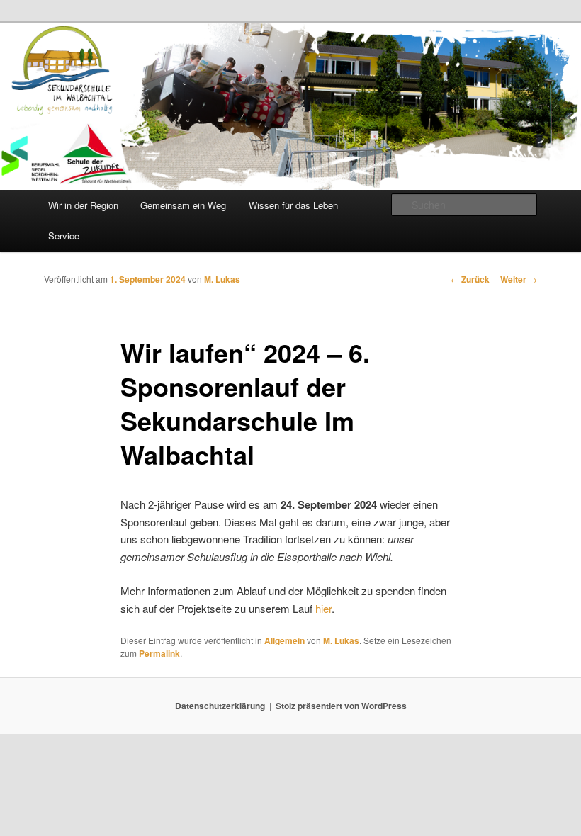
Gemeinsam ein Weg (183, 205)
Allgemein (284, 640)
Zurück (470, 279)
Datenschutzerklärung (220, 705)
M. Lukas (222, 279)
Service (63, 235)
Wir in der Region (83, 205)
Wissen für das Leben (293, 205)
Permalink (159, 653)
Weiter (518, 279)
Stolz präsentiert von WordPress (341, 705)
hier (323, 608)
